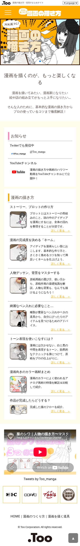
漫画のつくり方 (34, 516)
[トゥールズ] (49, 494)
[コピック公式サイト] (30, 494)
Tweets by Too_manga (40, 479)
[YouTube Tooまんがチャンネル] (68, 494)
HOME (15, 516)
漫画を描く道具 (59, 516)
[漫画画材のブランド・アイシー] (11, 494)
